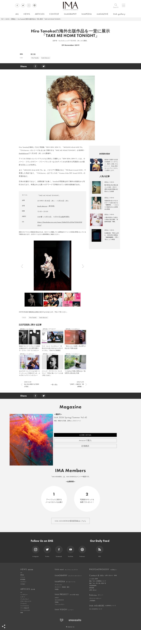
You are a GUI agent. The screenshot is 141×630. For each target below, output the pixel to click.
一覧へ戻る (54, 384)
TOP (2, 19)
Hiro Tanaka (35, 58)
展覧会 (13, 19)
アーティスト (58, 584)
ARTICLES (22, 329)
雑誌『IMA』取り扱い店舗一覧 (97, 583)
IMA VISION (64, 609)
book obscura (45, 58)
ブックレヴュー (24, 599)
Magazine (70, 407)
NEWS (7, 19)
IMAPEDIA (65, 581)
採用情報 (91, 587)
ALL (21, 572)
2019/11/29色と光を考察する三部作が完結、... (31, 384)
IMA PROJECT (67, 594)
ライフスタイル (24, 605)
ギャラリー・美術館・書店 (62, 587)
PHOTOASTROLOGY (103, 569)
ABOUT (57, 597)
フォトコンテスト (59, 604)
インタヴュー (30, 329)
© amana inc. (70, 627)
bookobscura (23, 153)
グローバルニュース (25, 601)
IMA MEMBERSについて (95, 609)
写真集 (56, 589)
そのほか (22, 584)
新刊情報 (22, 579)
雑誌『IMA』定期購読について (97, 581)
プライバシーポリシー (95, 598)
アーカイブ (52, 329)
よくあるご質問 (93, 578)
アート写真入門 (24, 608)
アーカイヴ (23, 603)
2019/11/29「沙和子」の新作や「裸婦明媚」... (76, 384)
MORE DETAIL (85, 435)
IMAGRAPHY (68, 575)
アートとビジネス (25, 610)
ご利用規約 (92, 600)
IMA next (66, 569)
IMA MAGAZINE (59, 600)
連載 (21, 612)
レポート (22, 597)
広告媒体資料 (93, 585)
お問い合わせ (93, 590)
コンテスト (23, 581)
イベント (22, 577)
